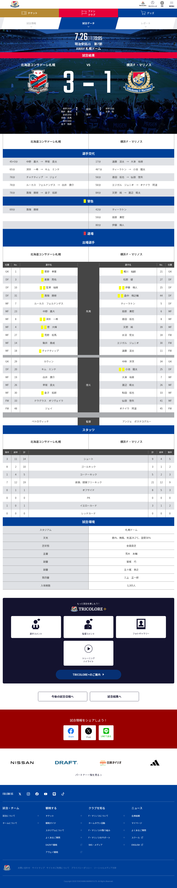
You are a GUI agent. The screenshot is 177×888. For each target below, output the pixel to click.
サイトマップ (38, 867)
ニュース (137, 808)
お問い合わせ (24, 867)
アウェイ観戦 (52, 851)
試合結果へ (114, 696)
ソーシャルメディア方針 (105, 867)
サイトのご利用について (57, 867)
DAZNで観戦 (51, 844)
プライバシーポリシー (81, 867)
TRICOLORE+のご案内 (87, 674)
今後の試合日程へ (63, 696)
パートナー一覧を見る (87, 774)
